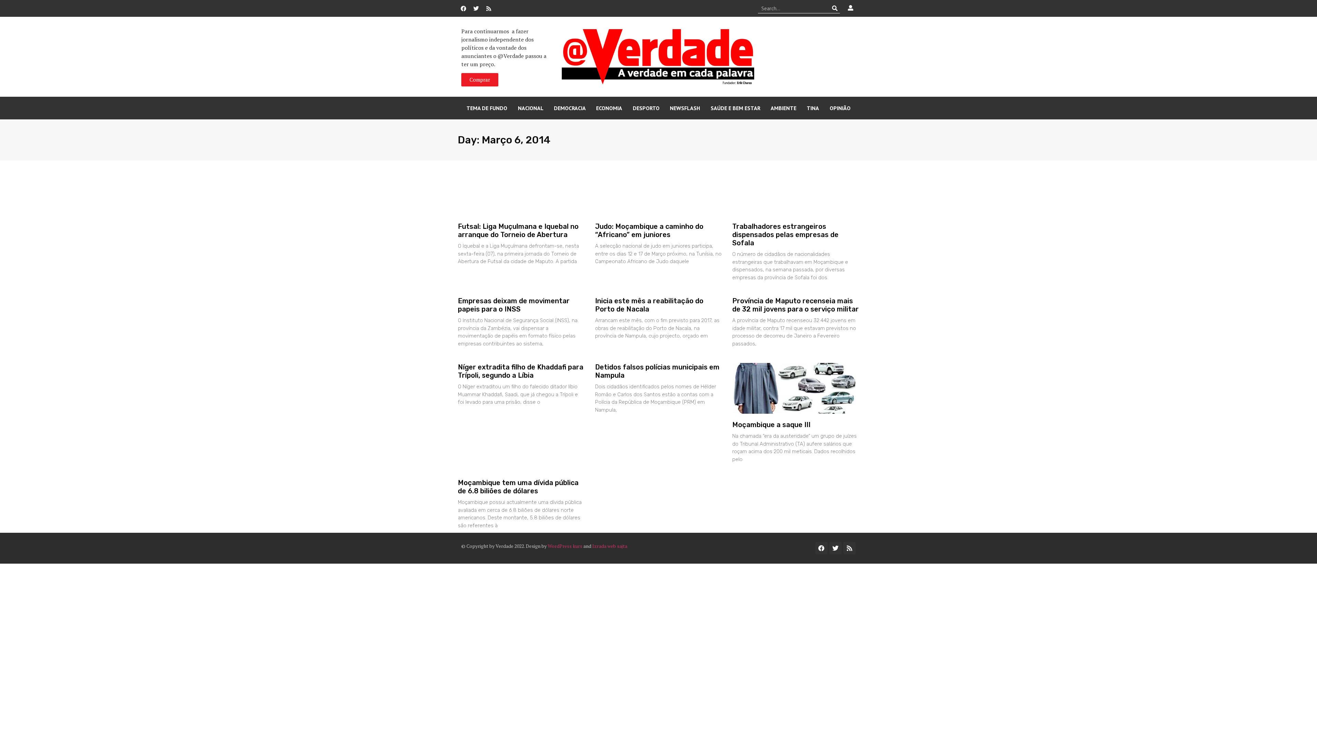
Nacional (531, 108)
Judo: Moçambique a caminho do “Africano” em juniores (649, 230)
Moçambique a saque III (771, 425)
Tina (813, 108)
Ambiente (783, 108)
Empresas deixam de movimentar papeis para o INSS (514, 305)
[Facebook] (463, 8)
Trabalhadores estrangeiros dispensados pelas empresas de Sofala (785, 234)
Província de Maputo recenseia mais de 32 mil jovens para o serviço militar (795, 305)
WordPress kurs (565, 546)
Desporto (646, 108)
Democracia (570, 108)
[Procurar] (835, 8)
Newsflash (685, 108)
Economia (609, 108)
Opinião (840, 108)
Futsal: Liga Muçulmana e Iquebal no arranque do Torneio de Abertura (518, 230)
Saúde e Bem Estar (735, 108)
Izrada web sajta (609, 546)
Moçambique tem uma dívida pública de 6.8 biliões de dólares (518, 487)
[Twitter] (476, 8)
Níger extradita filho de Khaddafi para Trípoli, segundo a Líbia (520, 371)
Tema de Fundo (486, 108)
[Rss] (488, 8)
